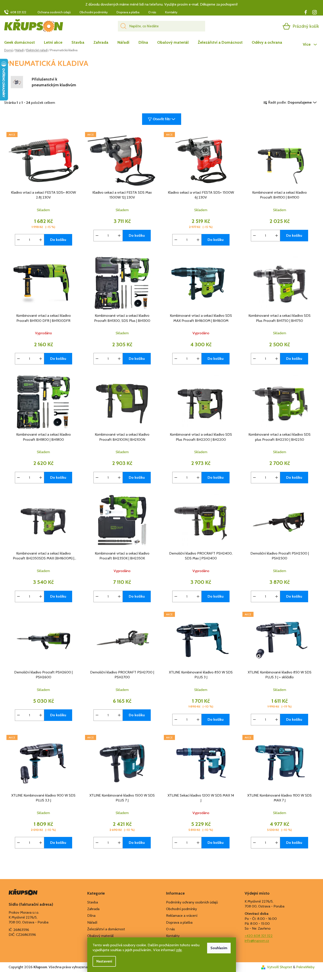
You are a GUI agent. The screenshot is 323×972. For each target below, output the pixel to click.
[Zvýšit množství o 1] (40, 239)
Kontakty (171, 12)
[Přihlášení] (269, 26)
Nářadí (92, 922)
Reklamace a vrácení (181, 915)
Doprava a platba (128, 12)
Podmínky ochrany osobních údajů (192, 902)
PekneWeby (305, 967)
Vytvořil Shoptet (279, 967)
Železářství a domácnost (106, 929)
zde (179, 950)
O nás (152, 12)
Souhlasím (218, 948)
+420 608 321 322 (259, 936)
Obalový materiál (100, 936)
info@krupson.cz (257, 941)
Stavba (92, 902)
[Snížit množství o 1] (18, 239)
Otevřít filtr (161, 119)
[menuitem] (21, 42)
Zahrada (93, 909)
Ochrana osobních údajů (54, 12)
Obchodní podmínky (93, 12)
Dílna (91, 915)
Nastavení (104, 961)
